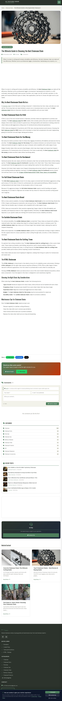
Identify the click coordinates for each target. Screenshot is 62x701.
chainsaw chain (7, 106)
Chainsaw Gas (8, 436)
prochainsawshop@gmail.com (10, 685)
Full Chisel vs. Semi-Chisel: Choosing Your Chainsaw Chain (14, 603)
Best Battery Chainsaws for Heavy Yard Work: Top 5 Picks (22, 472)
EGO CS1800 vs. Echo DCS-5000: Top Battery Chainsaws (22, 467)
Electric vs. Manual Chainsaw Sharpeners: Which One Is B (22, 483)
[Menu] (59, 2)
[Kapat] (60, 691)
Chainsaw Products (9, 445)
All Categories (7, 678)
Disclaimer (6, 644)
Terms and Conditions (9, 649)
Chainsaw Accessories (10, 454)
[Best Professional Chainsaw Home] (3, 2)
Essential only (53, 695)
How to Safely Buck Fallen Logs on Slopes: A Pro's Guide (22, 488)
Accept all (53, 692)
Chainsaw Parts (8, 431)
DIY (6, 448)
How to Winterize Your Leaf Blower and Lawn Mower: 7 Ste (22, 477)
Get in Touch (10, 371)
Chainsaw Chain (9, 8)
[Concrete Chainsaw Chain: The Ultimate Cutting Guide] (16, 566)
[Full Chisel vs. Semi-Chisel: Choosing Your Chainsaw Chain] (16, 600)
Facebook (20, 357)
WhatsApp (10, 357)
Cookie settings (53, 698)
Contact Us (32, 535)
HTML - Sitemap (7, 652)
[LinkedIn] (6, 636)
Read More (6, 580)
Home (3, 8)
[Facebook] (3, 636)
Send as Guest (53, 403)
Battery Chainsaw (9, 439)
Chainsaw (7, 428)
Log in (6, 388)
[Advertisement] (31, 75)
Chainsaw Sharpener (10, 451)
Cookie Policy (7, 647)
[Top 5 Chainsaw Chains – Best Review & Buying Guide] (46, 566)
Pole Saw (7, 434)
